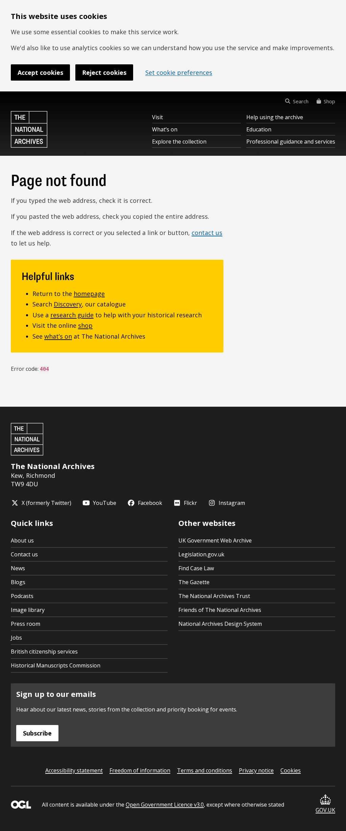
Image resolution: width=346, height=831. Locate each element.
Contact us (24, 554)
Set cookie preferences (178, 72)
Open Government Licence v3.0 (165, 804)
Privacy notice (256, 770)
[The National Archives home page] (29, 129)
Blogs (18, 582)
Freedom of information (139, 770)
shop (85, 325)
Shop (329, 101)
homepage (89, 294)
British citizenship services (44, 651)
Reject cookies (104, 72)
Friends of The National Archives (219, 610)
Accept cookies (40, 72)
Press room (25, 623)
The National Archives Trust (214, 596)
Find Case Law (196, 568)
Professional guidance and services (290, 141)
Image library (28, 610)
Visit (157, 117)
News (18, 568)
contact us (207, 233)
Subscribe (37, 733)
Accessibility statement (74, 770)
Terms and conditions (204, 770)
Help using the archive (274, 117)
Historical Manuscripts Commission (55, 665)
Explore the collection (179, 141)
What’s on (164, 129)
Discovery (68, 304)
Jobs (16, 637)
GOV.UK (325, 810)
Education (258, 129)
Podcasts (22, 596)
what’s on (58, 336)
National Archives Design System (220, 623)
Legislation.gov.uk (201, 554)
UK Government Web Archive (215, 540)
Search (300, 101)
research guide (72, 315)
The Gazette (193, 582)
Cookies (290, 770)
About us (22, 540)
